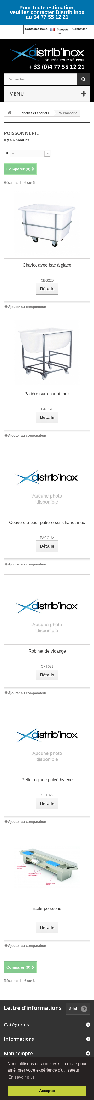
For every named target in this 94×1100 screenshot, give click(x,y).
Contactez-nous (36, 29)
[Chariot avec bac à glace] (47, 223)
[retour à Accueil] (9, 113)
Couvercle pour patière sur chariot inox (47, 522)
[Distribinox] (47, 57)
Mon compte (18, 1053)
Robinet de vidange (47, 651)
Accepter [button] (47, 1091)
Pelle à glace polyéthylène (47, 779)
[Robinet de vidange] (47, 609)
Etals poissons (47, 908)
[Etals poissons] (47, 867)
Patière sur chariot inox (47, 393)
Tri (6, 153)
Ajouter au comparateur (27, 307)
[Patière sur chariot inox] (47, 352)
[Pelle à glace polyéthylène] (47, 738)
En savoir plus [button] (21, 1077)
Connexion (79, 29)
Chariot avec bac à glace (47, 265)
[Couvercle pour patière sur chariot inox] (47, 480)
